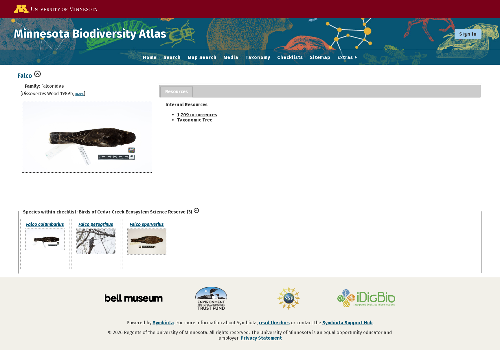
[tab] (176, 91)
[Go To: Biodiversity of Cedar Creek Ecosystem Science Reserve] (196, 212)
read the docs (274, 322)
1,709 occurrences (197, 114)
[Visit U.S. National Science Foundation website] (289, 299)
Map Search (202, 57)
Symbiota (163, 322)
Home (150, 57)
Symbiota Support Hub (347, 322)
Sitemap (320, 57)
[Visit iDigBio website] (366, 298)
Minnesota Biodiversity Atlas (90, 34)
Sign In (468, 34)
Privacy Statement (261, 338)
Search (172, 57)
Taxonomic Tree (194, 120)
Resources (176, 91)
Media (231, 57)
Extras (345, 57)
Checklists (290, 57)
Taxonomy (257, 57)
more (79, 94)
